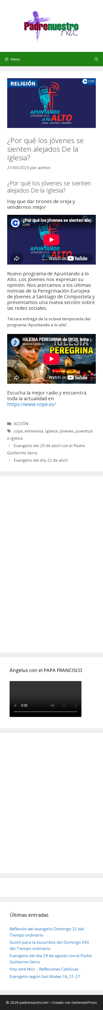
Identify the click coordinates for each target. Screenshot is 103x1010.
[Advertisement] (45, 569)
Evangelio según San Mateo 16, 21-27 (45, 976)
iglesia (51, 431)
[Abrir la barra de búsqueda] (96, 59)
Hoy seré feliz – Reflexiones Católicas (44, 969)
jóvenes (67, 431)
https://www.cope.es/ (31, 404)
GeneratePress (84, 1002)
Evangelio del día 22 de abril (41, 460)
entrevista (34, 431)
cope (18, 431)
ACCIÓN (21, 423)
